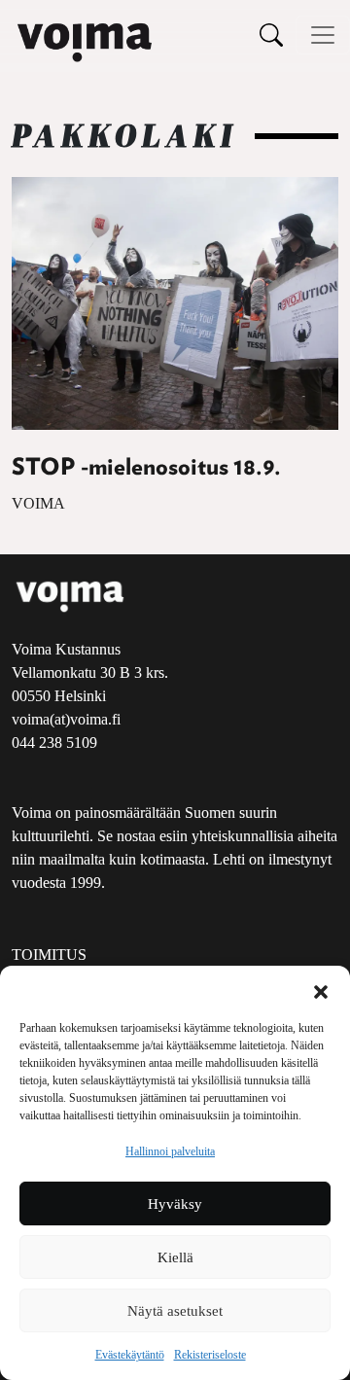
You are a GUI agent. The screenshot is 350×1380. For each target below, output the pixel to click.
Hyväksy (175, 1204)
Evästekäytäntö (129, 1355)
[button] (321, 990)
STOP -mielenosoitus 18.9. (146, 467)
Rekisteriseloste (210, 1355)
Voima (38, 503)
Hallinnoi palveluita (170, 1151)
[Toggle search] (271, 34)
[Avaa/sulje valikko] (323, 35)
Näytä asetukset (175, 1311)
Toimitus (49, 954)
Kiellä (175, 1257)
